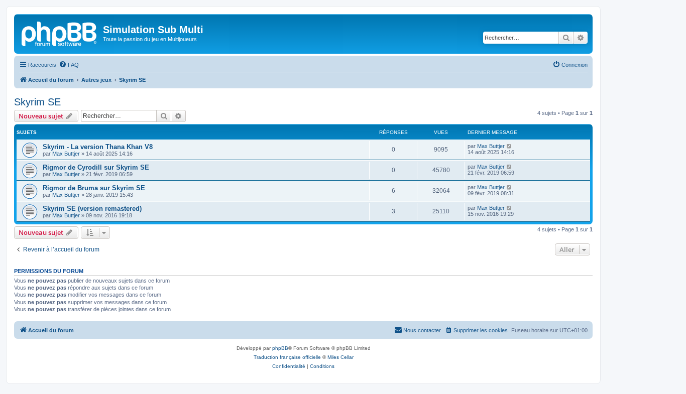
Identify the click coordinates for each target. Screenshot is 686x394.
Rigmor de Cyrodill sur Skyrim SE (96, 167)
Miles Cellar (340, 357)
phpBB (280, 348)
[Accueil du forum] (60, 33)
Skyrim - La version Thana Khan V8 (98, 147)
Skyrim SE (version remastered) (92, 208)
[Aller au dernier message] (509, 146)
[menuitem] (69, 65)
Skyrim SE (37, 101)
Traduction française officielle (287, 357)
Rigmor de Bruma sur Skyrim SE (94, 188)
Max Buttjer (66, 154)
